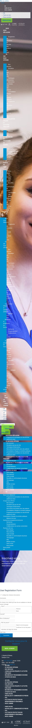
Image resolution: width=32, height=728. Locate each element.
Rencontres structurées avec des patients (18, 449)
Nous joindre (8, 10)
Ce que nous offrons (12, 441)
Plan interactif (10, 474)
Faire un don (7, 15)
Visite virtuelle (10, 476)
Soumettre (6, 635)
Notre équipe (10, 472)
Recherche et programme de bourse (7, 141)
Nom (17, 611)
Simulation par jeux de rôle (14, 445)
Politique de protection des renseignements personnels (14, 700)
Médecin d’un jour (11, 518)
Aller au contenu (4, 1)
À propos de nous (5, 163)
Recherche (11, 149)
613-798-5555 (8, 661)
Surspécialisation (12, 151)
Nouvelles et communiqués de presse (10, 186)
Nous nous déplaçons (6, 30)
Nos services (10, 443)
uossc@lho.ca (11, 664)
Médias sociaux (11, 484)
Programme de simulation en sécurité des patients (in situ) (11, 44)
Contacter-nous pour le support (16, 642)
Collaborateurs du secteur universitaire (17, 526)
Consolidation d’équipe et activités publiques (9, 122)
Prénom (18, 609)
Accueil (7, 665)
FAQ (9, 194)
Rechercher (3, 422)
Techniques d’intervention (13, 447)
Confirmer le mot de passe (23, 627)
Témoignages (12, 192)
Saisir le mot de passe (22, 625)
